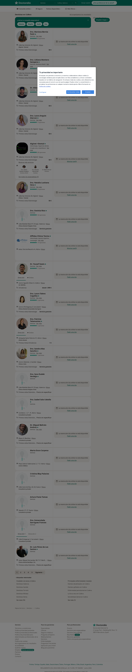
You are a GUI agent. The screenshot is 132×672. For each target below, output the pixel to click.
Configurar (42, 92)
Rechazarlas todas (73, 92)
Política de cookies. (45, 86)
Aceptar (88, 92)
